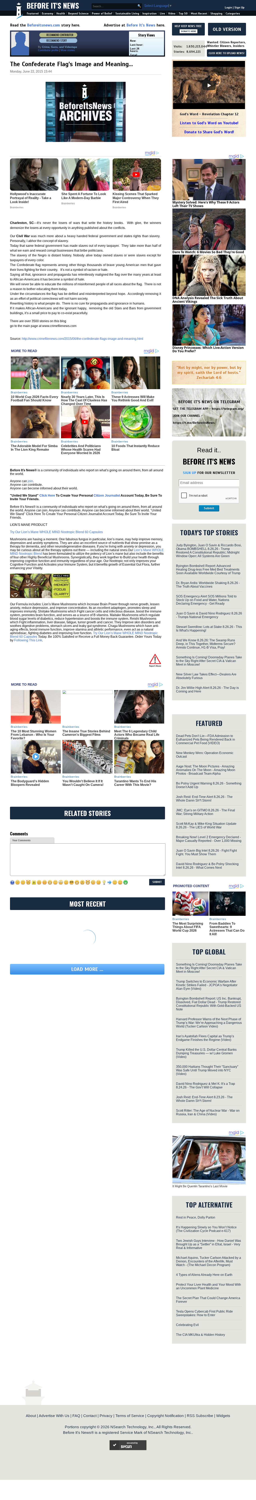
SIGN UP (189, 473)
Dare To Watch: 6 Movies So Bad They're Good (208, 252)
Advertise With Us (54, 1416)
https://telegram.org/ (228, 409)
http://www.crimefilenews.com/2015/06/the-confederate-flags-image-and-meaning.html (82, 338)
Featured (33, 13)
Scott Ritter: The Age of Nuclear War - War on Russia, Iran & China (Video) (208, 1112)
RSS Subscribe (200, 1416)
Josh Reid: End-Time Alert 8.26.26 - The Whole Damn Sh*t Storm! (204, 798)
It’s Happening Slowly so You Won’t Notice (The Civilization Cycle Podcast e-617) (206, 1229)
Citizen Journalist (107, 495)
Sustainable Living (127, 13)
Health (60, 13)
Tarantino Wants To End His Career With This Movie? (135, 782)
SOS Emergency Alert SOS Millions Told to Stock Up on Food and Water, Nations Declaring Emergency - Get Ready (206, 600)
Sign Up (239, 7)
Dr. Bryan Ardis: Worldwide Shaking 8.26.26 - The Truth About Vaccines (208, 584)
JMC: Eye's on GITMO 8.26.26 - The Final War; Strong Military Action (205, 812)
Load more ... (87, 969)
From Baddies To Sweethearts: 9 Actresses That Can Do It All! (227, 929)
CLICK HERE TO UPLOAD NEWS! (226, 53)
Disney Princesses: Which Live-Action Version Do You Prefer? (208, 349)
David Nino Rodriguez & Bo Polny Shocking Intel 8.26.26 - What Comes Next (207, 865)
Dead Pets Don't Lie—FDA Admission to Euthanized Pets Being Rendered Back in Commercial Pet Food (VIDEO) (205, 739)
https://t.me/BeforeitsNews (194, 423)
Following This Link (28, 640)
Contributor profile (48, 50)
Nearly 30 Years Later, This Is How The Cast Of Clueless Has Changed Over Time (84, 400)
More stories (68, 50)
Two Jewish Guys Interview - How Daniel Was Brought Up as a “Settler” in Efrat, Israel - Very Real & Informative (208, 1244)
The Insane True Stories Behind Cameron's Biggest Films (86, 733)
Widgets (223, 1416)
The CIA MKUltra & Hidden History (200, 1334)
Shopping (216, 13)
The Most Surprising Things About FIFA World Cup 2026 (187, 927)
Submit (209, 508)
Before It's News (53, 5)
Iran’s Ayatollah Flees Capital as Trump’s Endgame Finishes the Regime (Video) (205, 1037)
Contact (90, 1416)
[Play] (209, 85)
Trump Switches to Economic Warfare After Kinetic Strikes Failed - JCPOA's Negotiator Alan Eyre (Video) (206, 985)
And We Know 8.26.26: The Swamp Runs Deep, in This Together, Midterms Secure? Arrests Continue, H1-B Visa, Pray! (205, 644)
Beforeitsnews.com (43, 25)
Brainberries (19, 392)
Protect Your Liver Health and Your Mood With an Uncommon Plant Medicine (208, 1286)
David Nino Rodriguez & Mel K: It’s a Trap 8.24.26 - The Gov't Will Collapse (205, 1085)
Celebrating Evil (187, 1325)
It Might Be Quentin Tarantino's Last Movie (199, 1186)
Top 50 (183, 13)
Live (162, 13)
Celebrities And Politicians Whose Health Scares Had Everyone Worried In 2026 (81, 449)
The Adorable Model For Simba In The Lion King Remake (34, 447)
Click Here (47, 495)
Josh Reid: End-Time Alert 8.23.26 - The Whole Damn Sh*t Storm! (204, 1098)
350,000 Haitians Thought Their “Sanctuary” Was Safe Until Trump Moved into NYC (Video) (207, 1070)
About (31, 1416)
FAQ (76, 1416)
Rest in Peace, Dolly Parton (195, 1217)
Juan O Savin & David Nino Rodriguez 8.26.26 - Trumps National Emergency (209, 615)
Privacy (106, 1416)
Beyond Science (78, 13)
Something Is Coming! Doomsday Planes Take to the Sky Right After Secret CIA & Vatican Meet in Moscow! (209, 661)
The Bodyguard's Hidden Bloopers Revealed (30, 782)
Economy (47, 13)
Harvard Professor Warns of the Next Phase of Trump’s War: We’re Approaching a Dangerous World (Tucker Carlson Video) (209, 1022)
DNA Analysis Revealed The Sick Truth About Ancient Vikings (207, 300)
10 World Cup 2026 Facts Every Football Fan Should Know (34, 398)
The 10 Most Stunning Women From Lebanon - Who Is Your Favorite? (33, 735)
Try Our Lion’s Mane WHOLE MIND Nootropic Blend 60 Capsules (56, 532)
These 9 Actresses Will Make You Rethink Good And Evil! (132, 398)
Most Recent (199, 13)
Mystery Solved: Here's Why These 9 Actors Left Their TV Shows (205, 204)
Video (171, 13)
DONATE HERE (188, 31)
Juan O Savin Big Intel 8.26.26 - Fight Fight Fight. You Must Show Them (206, 852)
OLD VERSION (227, 29)
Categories (233, 13)
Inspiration (149, 13)
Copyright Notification (165, 1416)
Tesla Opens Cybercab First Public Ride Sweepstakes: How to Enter (204, 1313)
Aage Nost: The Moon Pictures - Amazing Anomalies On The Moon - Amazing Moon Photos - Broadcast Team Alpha (205, 770)
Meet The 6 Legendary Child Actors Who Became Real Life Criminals (136, 735)
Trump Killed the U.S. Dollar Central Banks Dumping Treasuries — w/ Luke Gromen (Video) (206, 1053)
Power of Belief (102, 13)
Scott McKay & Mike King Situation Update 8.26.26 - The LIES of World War (206, 825)
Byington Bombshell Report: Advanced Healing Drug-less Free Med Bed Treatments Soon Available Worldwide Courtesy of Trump (208, 569)
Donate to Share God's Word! (209, 132)
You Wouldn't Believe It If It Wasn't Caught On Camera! (82, 782)
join (30, 481)
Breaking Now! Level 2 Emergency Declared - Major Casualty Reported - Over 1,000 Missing (208, 838)
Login (228, 7)
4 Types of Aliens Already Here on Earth (204, 1274)
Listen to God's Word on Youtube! (209, 123)
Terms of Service (129, 1416)
